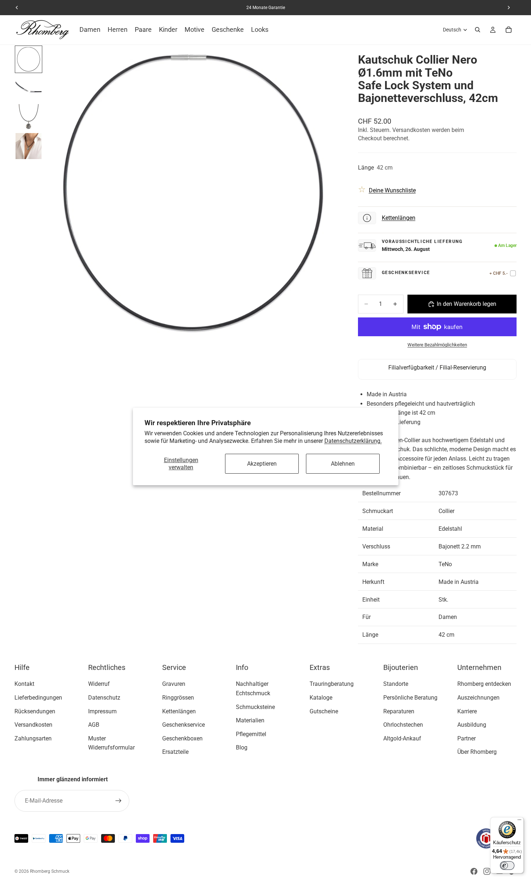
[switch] (507, 865)
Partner (466, 738)
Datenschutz (104, 697)
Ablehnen (343, 463)
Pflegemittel (251, 734)
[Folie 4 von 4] (29, 146)
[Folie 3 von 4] (29, 117)
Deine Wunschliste (392, 190)
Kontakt (24, 684)
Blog (241, 747)
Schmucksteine (255, 707)
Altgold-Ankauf (402, 738)
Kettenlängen (398, 217)
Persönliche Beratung (410, 697)
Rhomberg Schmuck (49, 871)
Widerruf (99, 684)
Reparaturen (398, 711)
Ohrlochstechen (403, 724)
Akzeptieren (262, 463)
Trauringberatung (332, 684)
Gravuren (173, 684)
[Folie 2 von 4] (29, 88)
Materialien (250, 720)
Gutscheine (324, 711)
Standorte (395, 684)
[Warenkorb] (509, 30)
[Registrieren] (118, 800)
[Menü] (519, 821)
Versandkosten (33, 724)
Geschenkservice (183, 724)
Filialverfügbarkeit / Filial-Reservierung (437, 367)
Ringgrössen (178, 697)
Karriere (467, 711)
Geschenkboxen (182, 738)
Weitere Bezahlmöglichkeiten (437, 344)
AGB (93, 724)
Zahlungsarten (33, 738)
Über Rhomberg (477, 752)
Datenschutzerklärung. (353, 440)
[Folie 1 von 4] (29, 59)
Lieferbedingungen (38, 697)
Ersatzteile (175, 752)
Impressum (102, 711)
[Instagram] (487, 871)
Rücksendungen (34, 711)
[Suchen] (477, 30)
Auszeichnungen (478, 697)
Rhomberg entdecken (484, 684)
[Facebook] (474, 871)
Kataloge (321, 697)
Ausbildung (471, 724)
